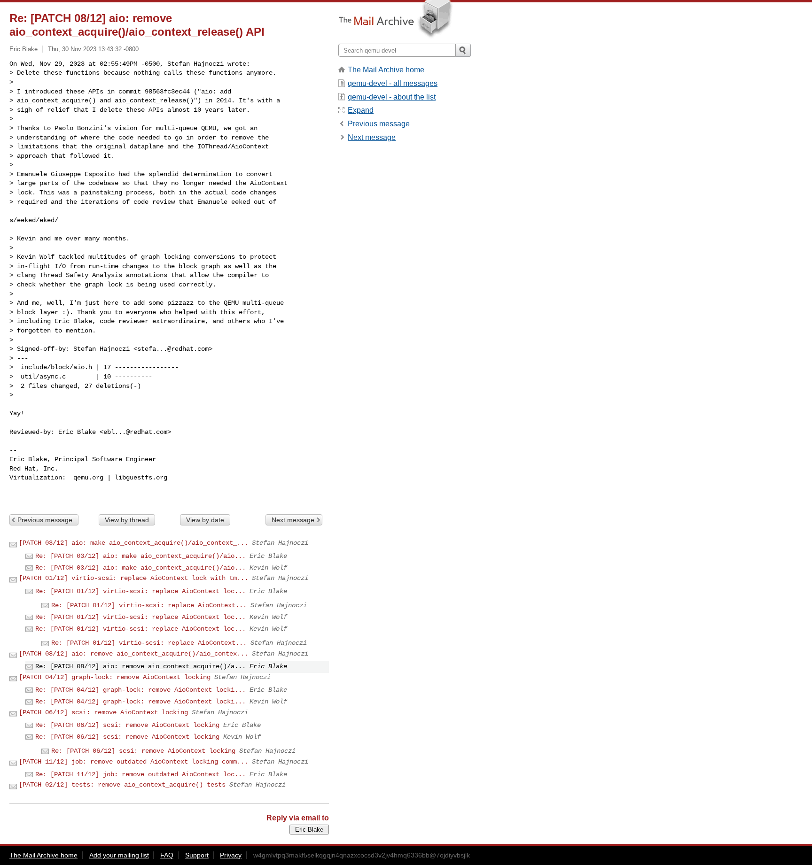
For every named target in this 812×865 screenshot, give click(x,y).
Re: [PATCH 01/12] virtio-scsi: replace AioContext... (149, 605)
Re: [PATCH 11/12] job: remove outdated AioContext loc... (140, 774)
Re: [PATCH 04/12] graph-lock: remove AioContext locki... (140, 690)
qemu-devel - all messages (392, 83)
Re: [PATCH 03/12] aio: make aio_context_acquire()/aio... (140, 556)
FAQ (166, 855)
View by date (205, 520)
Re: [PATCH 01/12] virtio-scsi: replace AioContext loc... (140, 591)
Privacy (231, 855)
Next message (293, 520)
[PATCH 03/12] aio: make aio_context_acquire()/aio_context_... (133, 543)
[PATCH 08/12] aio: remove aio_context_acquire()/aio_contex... (133, 653)
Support (197, 855)
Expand (361, 110)
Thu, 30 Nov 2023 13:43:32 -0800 (93, 49)
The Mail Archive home (386, 70)
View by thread (127, 520)
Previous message (44, 520)
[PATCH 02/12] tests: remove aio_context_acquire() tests (122, 784)
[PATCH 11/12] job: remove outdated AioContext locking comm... (133, 761)
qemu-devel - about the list (392, 97)
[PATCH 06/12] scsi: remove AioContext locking (103, 712)
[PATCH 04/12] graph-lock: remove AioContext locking (115, 677)
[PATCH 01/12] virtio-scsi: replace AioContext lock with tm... (133, 578)
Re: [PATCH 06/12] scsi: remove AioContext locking (127, 725)
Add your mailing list (119, 855)
